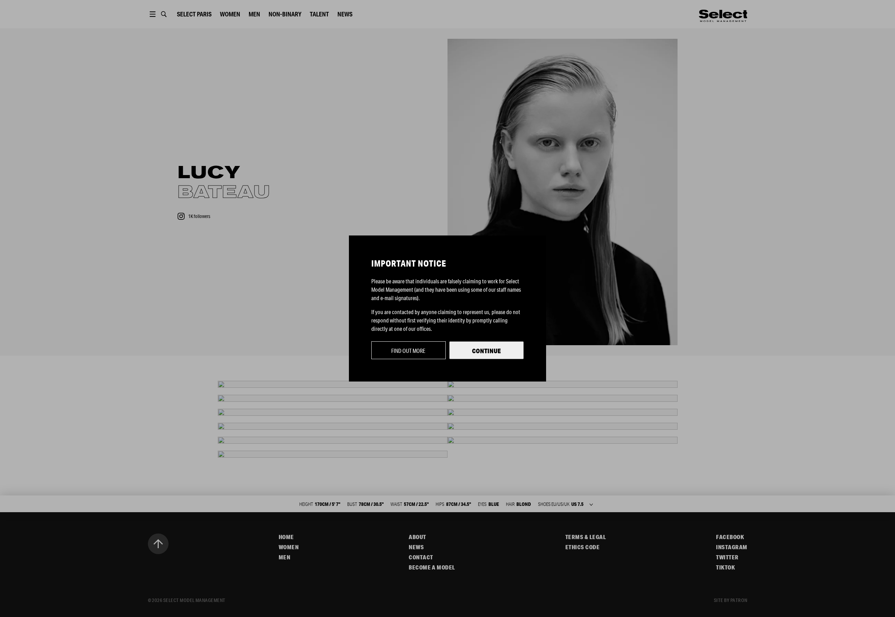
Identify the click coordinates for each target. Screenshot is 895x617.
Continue (486, 351)
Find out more (408, 350)
